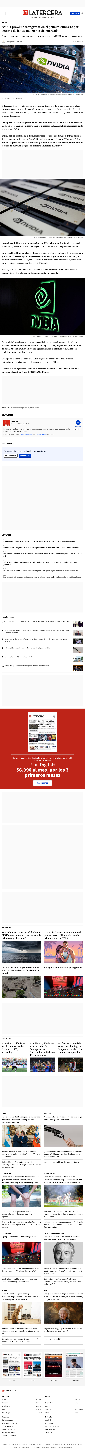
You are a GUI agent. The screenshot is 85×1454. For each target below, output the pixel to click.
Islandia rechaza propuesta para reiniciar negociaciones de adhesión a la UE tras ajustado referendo (41, 547)
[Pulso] (32, 1377)
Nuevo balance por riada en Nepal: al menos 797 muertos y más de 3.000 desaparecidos (20, 1340)
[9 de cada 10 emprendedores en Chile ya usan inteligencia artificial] (78, 650)
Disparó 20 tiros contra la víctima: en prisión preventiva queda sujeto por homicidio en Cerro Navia (40, 571)
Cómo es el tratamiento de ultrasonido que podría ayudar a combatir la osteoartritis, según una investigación (20, 1180)
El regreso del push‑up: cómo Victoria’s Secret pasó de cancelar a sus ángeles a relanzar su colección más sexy (21, 1224)
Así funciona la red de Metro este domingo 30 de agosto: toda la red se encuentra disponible (70, 1047)
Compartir (7, 99)
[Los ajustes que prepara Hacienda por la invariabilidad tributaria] (78, 668)
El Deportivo (49, 1173)
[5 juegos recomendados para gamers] (63, 987)
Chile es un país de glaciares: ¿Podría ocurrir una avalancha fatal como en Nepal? (21, 971)
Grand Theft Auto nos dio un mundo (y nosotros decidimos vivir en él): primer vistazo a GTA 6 (63, 935)
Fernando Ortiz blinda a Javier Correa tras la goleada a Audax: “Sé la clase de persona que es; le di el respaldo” (63, 1214)
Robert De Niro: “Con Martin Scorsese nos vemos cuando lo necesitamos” (62, 1238)
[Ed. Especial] (75, 1377)
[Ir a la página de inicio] (42, 13)
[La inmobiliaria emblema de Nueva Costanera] (78, 659)
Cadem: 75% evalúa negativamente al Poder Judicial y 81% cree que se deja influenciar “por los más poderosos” (40, 563)
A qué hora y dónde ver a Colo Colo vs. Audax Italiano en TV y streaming (14, 1047)
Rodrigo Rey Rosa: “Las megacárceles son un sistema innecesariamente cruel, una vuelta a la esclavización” (62, 1281)
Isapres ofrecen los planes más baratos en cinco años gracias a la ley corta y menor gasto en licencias (35, 640)
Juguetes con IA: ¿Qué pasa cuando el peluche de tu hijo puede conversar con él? (63, 1329)
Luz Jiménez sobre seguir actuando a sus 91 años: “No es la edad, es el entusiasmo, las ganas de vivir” (63, 1297)
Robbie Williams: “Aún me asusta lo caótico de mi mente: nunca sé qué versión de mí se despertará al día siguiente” (63, 1271)
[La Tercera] (11, 1377)
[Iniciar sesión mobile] (82, 13)
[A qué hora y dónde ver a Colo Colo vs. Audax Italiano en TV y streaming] (14, 1065)
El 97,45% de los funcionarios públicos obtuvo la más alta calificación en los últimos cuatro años (37, 621)
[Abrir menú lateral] (3, 13)
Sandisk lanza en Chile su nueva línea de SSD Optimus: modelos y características (19, 1280)
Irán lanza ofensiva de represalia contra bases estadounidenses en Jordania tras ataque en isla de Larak (42, 577)
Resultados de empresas (18, 408)
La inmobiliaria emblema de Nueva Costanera (20, 657)
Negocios (31, 408)
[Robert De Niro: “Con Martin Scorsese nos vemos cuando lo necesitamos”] (63, 1253)
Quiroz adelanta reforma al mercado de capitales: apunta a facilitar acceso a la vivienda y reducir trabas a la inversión (37, 631)
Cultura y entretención (54, 1233)
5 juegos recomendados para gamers (63, 968)
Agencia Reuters (15, 41)
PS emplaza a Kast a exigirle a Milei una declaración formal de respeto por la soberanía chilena (39, 541)
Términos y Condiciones (27, 434)
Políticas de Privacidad (41, 434)
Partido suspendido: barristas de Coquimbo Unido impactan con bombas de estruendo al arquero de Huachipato (63, 1180)
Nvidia (37, 408)
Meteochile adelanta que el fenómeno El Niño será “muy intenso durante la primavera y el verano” (21, 935)
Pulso (4, 23)
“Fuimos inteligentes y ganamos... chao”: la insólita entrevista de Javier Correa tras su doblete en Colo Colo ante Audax (63, 1224)
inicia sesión (10, 456)
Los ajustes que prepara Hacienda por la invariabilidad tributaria (27, 666)
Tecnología (6, 1233)
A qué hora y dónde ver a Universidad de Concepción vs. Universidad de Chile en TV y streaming (42, 1049)
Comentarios (18, 99)
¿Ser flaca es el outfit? (52, 1339)
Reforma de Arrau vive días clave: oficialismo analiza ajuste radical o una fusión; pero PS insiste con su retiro (42, 555)
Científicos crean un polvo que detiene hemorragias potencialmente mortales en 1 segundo (18, 1214)
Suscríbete (25, 455)
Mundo (4, 1290)
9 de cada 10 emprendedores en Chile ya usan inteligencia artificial (27, 648)
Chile (4, 1113)
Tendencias (6, 1173)
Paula (46, 1290)
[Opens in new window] (53, 1377)
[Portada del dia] (42, 751)
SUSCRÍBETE (42, 783)
